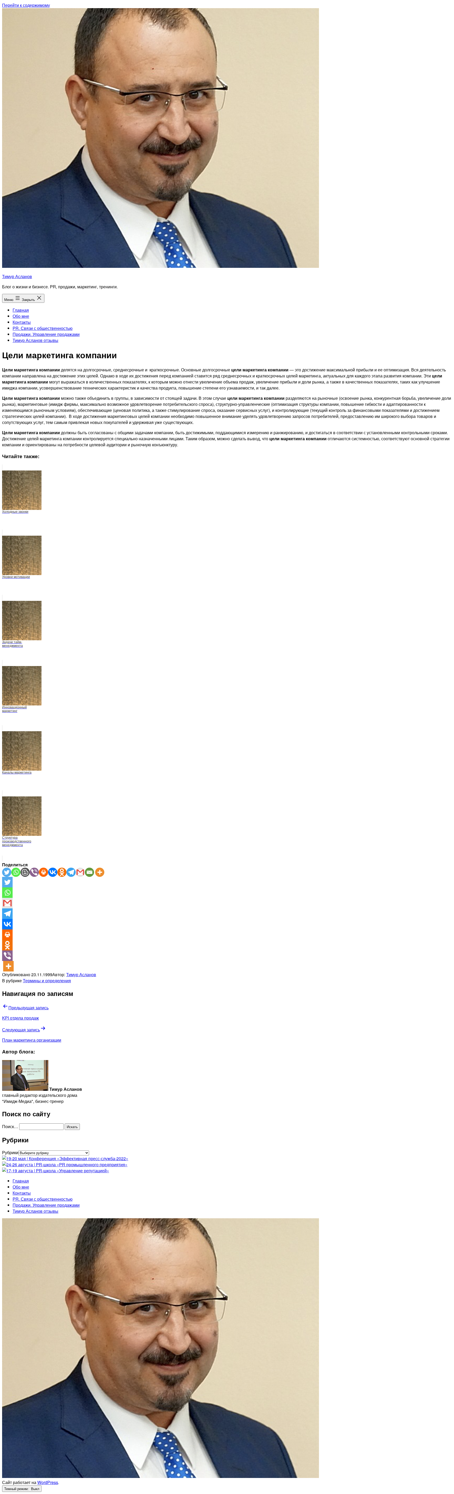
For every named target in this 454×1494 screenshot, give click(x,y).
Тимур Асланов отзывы (35, 340)
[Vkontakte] (52, 872)
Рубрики (10, 1152)
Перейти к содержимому (26, 5)
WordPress (47, 1482)
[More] (99, 872)
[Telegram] (71, 872)
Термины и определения (47, 981)
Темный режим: (17, 1488)
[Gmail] (80, 872)
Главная (21, 310)
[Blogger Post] (25, 872)
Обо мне (21, 316)
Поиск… (10, 1126)
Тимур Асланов (17, 276)
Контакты (22, 322)
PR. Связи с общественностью (43, 328)
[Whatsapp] (15, 872)
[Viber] (34, 872)
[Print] (43, 872)
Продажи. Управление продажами (46, 334)
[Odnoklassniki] (61, 872)
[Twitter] (6, 872)
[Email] (89, 872)
